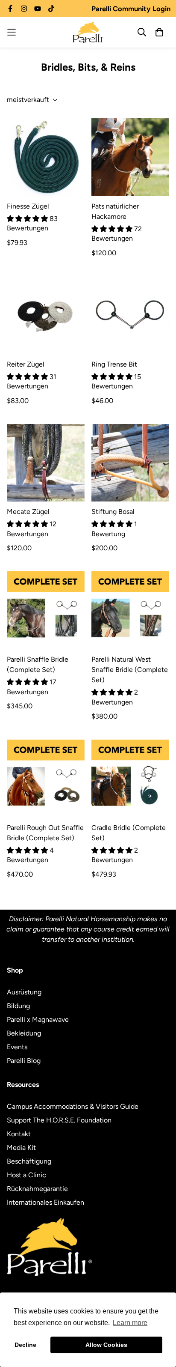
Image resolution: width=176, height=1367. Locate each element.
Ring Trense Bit (114, 364)
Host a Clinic (26, 1175)
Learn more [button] (130, 1322)
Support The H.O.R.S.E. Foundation (59, 1120)
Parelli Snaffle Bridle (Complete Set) (37, 664)
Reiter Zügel (25, 364)
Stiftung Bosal (113, 511)
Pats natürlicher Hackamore (115, 211)
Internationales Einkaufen (45, 1202)
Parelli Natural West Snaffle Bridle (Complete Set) (129, 669)
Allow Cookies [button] (106, 1344)
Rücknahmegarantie (37, 1189)
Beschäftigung (29, 1161)
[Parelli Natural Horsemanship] (88, 32)
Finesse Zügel (28, 206)
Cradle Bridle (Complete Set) (128, 833)
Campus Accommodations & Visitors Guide (72, 1106)
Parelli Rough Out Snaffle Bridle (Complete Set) (45, 833)
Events (17, 1047)
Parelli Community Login (130, 8)
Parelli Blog (24, 1061)
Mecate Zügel (28, 511)
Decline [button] (25, 1344)
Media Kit (21, 1147)
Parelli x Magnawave (38, 1019)
